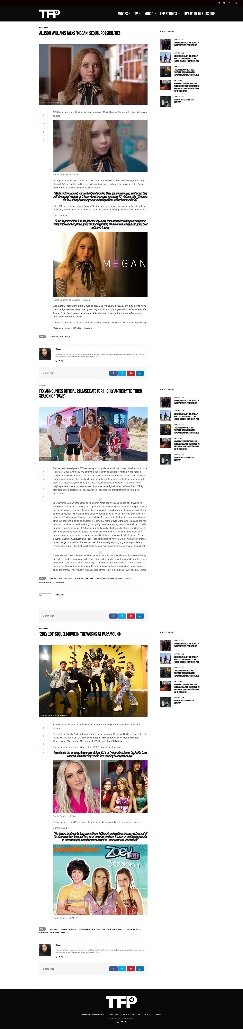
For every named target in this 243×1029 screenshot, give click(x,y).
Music (148, 14)
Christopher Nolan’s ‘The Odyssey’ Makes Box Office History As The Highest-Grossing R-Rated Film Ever (186, 58)
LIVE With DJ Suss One (199, 14)
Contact (148, 1014)
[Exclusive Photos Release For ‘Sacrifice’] (165, 101)
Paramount (43, 933)
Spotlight (178, 80)
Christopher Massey (69, 929)
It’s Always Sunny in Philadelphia (108, 578)
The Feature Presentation (92, 1014)
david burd (68, 578)
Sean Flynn (54, 933)
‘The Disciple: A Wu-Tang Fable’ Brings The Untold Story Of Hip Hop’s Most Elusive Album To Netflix (186, 72)
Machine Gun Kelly (46, 582)
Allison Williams (56, 337)
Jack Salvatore (98, 929)
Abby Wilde (54, 929)
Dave (60, 578)
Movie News (44, 28)
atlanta (53, 578)
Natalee (58, 349)
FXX (91, 578)
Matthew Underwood (132, 929)
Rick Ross (60, 582)
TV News (42, 385)
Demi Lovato (79, 578)
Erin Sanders (84, 929)
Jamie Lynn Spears (114, 929)
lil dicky (127, 578)
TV (136, 14)
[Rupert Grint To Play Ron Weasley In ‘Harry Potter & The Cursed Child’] (165, 44)
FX (87, 578)
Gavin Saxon (60, 595)
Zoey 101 (64, 933)
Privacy (159, 1014)
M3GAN (67, 337)
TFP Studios (168, 14)
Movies (123, 14)
